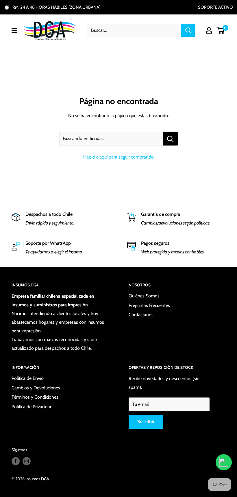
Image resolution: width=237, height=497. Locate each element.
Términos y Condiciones (35, 397)
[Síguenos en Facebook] (16, 461)
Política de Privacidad (32, 406)
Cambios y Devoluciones (36, 388)
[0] (220, 30)
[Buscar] (188, 30)
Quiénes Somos (144, 296)
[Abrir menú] (14, 30)
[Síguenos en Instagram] (27, 461)
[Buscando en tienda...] (170, 139)
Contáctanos (141, 314)
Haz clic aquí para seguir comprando (118, 157)
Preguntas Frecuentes (149, 305)
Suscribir (145, 421)
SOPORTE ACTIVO (215, 7)
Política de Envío (28, 378)
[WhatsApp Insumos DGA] (224, 462)
